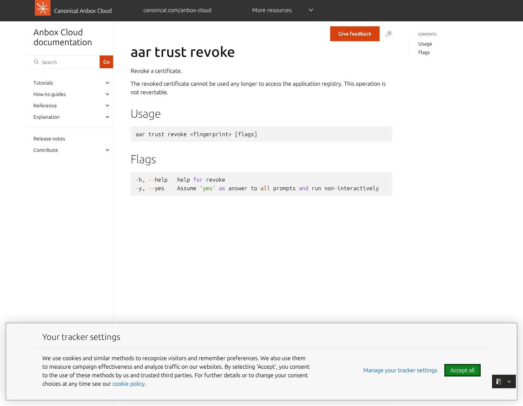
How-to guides (49, 94)
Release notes (49, 138)
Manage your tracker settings (400, 370)
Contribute (45, 150)
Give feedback (354, 34)
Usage (425, 44)
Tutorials (43, 83)
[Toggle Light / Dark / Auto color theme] (388, 33)
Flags (424, 52)
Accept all (462, 370)
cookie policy (128, 383)
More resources (272, 10)
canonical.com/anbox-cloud (177, 10)
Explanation (46, 117)
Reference (45, 105)
